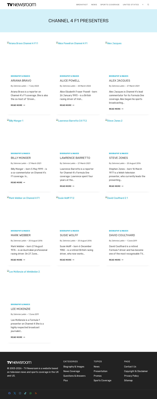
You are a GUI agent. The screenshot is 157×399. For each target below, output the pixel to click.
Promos (98, 375)
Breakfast (82, 4)
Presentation (100, 371)
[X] (14, 393)
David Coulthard (122, 235)
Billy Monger (21, 157)
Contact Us (130, 366)
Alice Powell (70, 80)
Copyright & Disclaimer (136, 371)
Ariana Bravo (21, 80)
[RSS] (36, 393)
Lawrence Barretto (75, 157)
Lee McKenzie (20, 309)
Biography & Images (20, 76)
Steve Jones (118, 157)
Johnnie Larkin (19, 86)
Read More (18, 105)
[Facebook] (9, 393)
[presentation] (29, 56)
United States (131, 4)
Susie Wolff (69, 235)
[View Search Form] (148, 4)
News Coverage (71, 371)
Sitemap (128, 380)
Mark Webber (21, 235)
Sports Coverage (110, 4)
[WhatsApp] (30, 393)
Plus (65, 380)
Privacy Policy (131, 375)
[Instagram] (20, 393)
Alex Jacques (119, 80)
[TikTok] (25, 393)
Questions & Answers (74, 375)
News (94, 4)
